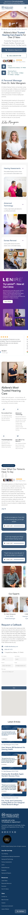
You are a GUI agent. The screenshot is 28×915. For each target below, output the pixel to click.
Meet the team (4, 899)
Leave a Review (5, 909)
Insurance (3, 886)
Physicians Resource (6, 883)
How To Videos (5, 889)
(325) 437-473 (8, 649)
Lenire (2, 864)
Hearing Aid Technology (7, 859)
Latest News (4, 880)
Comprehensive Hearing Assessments (10, 856)
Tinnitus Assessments (6, 862)
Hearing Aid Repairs (6, 873)
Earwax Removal (5, 867)
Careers (3, 902)
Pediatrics (3, 870)
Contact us (4, 896)
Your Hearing (4, 853)
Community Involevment (7, 906)
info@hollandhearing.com (11, 646)
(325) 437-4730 (9, 820)
